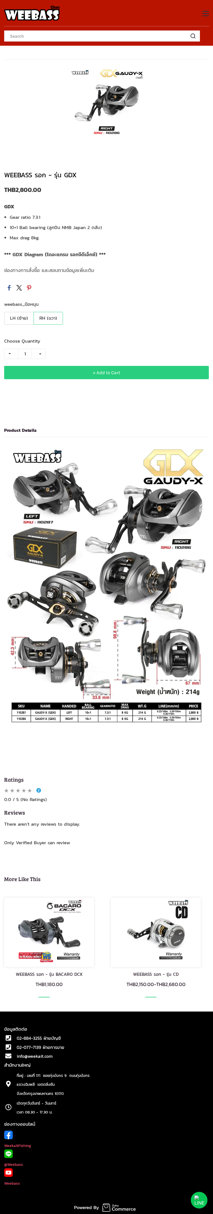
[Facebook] (9, 288)
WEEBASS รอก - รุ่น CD (156, 974)
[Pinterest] (29, 288)
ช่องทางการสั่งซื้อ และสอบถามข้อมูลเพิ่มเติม (49, 270)
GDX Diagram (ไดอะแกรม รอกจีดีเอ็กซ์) (54, 254)
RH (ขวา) (48, 318)
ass (20, 1164)
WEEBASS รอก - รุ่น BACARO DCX (49, 974)
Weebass (12, 1183)
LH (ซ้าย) (19, 318)
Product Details (20, 430)
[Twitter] (19, 288)
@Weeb (10, 1164)
